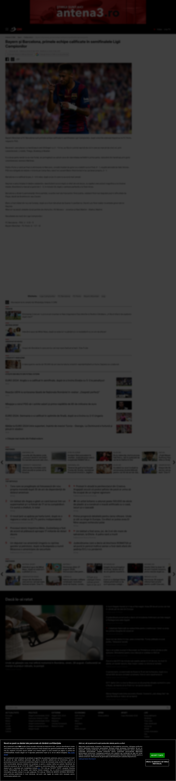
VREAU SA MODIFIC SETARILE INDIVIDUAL (157, 763)
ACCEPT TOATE (157, 755)
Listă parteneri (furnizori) (87, 759)
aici (39, 768)
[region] (88, 760)
